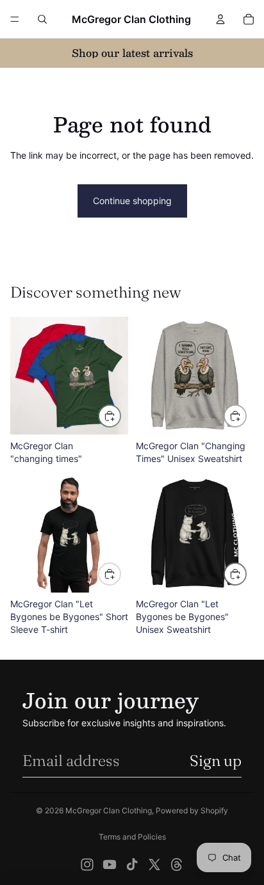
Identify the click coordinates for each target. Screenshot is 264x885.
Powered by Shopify (192, 810)
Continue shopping (132, 200)
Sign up (216, 760)
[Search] (42, 19)
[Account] (220, 19)
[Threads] (177, 864)
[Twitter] (154, 864)
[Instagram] (87, 864)
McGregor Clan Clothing (108, 810)
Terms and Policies (132, 836)
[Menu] (14, 19)
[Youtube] (109, 864)
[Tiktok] (132, 864)
